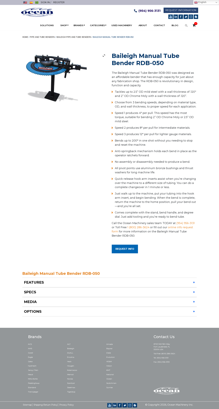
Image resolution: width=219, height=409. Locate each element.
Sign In (45, 2)
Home (25, 37)
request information (180, 10)
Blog (175, 25)
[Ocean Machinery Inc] (37, 12)
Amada (109, 344)
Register (59, 2)
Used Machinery (121, 25)
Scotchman (111, 383)
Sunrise (109, 387)
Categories (97, 25)
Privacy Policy (66, 404)
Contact (159, 25)
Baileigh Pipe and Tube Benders (74, 37)
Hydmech (32, 366)
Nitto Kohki (33, 379)
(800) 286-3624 (168, 353)
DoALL (70, 353)
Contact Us (164, 337)
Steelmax (71, 387)
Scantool (71, 383)
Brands (78, 25)
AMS (30, 348)
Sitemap (27, 404)
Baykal (109, 348)
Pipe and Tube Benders (42, 37)
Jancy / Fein (33, 370)
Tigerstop (71, 392)
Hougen (70, 366)
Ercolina (70, 357)
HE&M (109, 361)
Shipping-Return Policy (46, 404)
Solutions (47, 25)
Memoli (70, 374)
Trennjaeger (33, 392)
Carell (30, 353)
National (110, 374)
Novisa (70, 379)
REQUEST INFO (124, 248)
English (202, 2)
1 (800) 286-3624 (138, 227)
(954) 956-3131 (150, 11)
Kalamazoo (72, 370)
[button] (186, 26)
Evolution (110, 357)
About (143, 25)
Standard (32, 387)
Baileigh (70, 348)
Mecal (30, 374)
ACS (30, 344)
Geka (30, 361)
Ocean (109, 379)
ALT (68, 344)
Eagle (30, 357)
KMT (108, 370)
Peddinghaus (33, 383)
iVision (109, 366)
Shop (63, 25)
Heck (69, 361)
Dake (108, 353)
